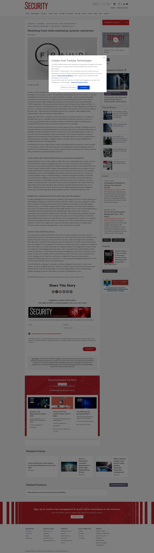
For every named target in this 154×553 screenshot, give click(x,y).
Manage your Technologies (69, 87)
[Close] (104, 57)
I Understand (83, 87)
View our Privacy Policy (79, 82)
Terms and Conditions (65, 76)
